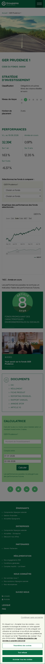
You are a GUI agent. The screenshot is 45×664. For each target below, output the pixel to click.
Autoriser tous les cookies (22, 659)
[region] (22, 639)
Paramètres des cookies (22, 646)
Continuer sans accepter (32, 617)
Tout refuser (22, 653)
